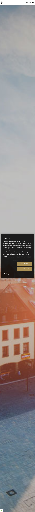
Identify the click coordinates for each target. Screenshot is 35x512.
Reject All (24, 263)
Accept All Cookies (24, 269)
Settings (7, 274)
